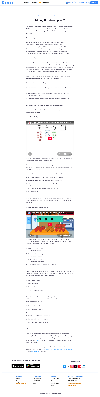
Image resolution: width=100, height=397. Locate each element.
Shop (34, 383)
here (37, 340)
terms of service (72, 380)
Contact (53, 385)
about (18, 380)
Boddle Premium (21, 383)
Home (18, 378)
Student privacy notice (74, 382)
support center (55, 378)
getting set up (54, 382)
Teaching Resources (41, 16)
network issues (55, 383)
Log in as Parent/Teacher (81, 2)
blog (17, 382)
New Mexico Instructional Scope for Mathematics (56, 349)
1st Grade (52, 16)
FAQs (52, 380)
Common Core (35, 351)
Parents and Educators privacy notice (74, 384)
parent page (36, 380)
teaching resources (38, 382)
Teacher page (37, 378)
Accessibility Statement (74, 378)
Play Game (94, 2)
